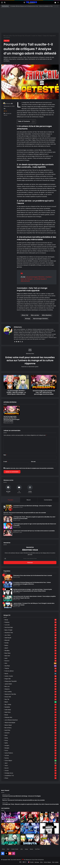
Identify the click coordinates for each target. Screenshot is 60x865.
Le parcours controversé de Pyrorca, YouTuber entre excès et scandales (34, 531)
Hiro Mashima (47, 315)
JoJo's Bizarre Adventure (11, 720)
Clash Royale (8, 637)
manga (28, 318)
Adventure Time (9, 632)
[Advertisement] (30, 19)
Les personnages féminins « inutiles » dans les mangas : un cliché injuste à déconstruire (36, 279)
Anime (3, 849)
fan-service (35, 315)
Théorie (7, 668)
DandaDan (7, 707)
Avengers (7, 745)
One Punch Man (9, 627)
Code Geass (8, 709)
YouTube (7, 755)
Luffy (21, 849)
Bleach (6, 702)
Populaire (10, 500)
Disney (6, 738)
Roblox (6, 645)
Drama (6, 740)
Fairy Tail (15, 35)
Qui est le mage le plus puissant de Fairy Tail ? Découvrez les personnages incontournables (12, 419)
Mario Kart (7, 655)
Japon (6, 763)
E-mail (6, 461)
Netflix (6, 743)
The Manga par (27, 859)
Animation (7, 732)
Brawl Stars (7, 653)
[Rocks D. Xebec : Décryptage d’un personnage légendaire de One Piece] (30, 817)
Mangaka (7, 748)
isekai (6, 658)
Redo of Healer (8, 630)
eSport (6, 648)
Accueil (6, 35)
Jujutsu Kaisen (8, 683)
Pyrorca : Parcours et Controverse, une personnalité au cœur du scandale (25, 512)
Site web (33, 461)
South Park (7, 730)
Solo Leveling (8, 691)
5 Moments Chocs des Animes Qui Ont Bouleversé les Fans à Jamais (32, 575)
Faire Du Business (39, 859)
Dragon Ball (7, 678)
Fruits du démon (9, 671)
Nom (5, 455)
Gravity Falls (8, 696)
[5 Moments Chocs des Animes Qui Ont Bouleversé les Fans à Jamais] (8, 578)
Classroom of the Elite (10, 694)
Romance (7, 660)
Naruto (6, 673)
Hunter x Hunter (9, 676)
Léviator (7, 770)
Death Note (7, 712)
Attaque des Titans (11, 681)
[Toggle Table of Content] (32, 121)
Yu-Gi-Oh (7, 624)
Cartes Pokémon (9, 753)
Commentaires (48, 500)
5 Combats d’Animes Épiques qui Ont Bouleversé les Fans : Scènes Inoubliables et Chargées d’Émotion (32, 583)
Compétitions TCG (9, 775)
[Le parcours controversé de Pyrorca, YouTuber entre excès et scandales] (8, 533)
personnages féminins (41, 318)
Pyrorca (7, 758)
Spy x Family (8, 704)
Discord (6, 768)
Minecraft (7, 640)
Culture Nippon (8, 760)
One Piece (7, 665)
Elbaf (8, 849)
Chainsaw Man (8, 717)
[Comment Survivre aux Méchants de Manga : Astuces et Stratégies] (8, 508)
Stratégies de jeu (9, 773)
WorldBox (7, 650)
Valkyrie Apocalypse (10, 722)
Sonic (6, 735)
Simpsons (7, 689)
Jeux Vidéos (8, 635)
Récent (29, 500)
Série (10, 35)
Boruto (6, 714)
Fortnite (6, 642)
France (6, 750)
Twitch (6, 765)
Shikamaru (8, 103)
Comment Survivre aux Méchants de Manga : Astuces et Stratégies (32, 505)
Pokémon (7, 622)
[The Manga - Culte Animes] (30, 2)
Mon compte (55, 862)
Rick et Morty (8, 727)
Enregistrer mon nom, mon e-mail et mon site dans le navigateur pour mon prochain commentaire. (29, 468)
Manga (6, 619)
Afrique (6, 778)
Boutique (37, 862)
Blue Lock (7, 686)
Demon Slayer (8, 725)
